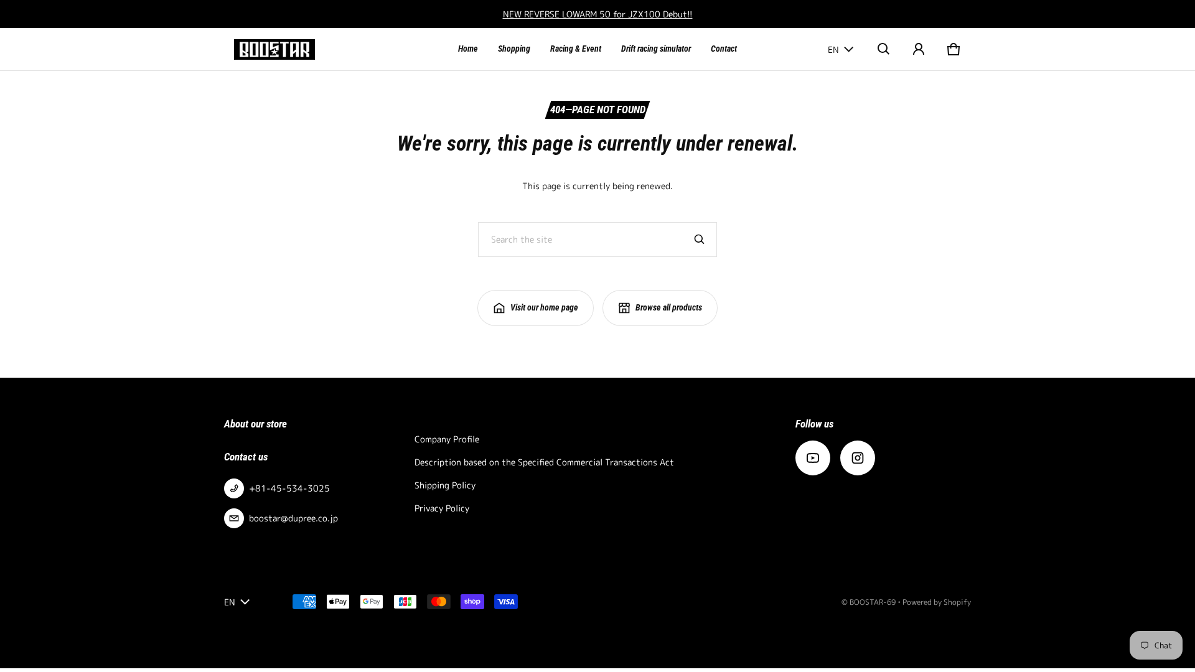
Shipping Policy (445, 485)
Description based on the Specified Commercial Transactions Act (544, 462)
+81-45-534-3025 (289, 488)
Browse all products (668, 307)
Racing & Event (575, 49)
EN (833, 49)
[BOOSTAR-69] (274, 49)
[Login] (918, 49)
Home (468, 49)
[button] (883, 49)
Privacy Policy (442, 508)
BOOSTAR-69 (873, 602)
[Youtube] (812, 458)
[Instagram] (857, 458)
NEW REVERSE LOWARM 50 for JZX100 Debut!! (598, 14)
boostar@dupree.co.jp (293, 518)
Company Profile (447, 439)
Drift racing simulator (656, 49)
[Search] (699, 239)
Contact (724, 49)
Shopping (514, 49)
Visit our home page (544, 307)
